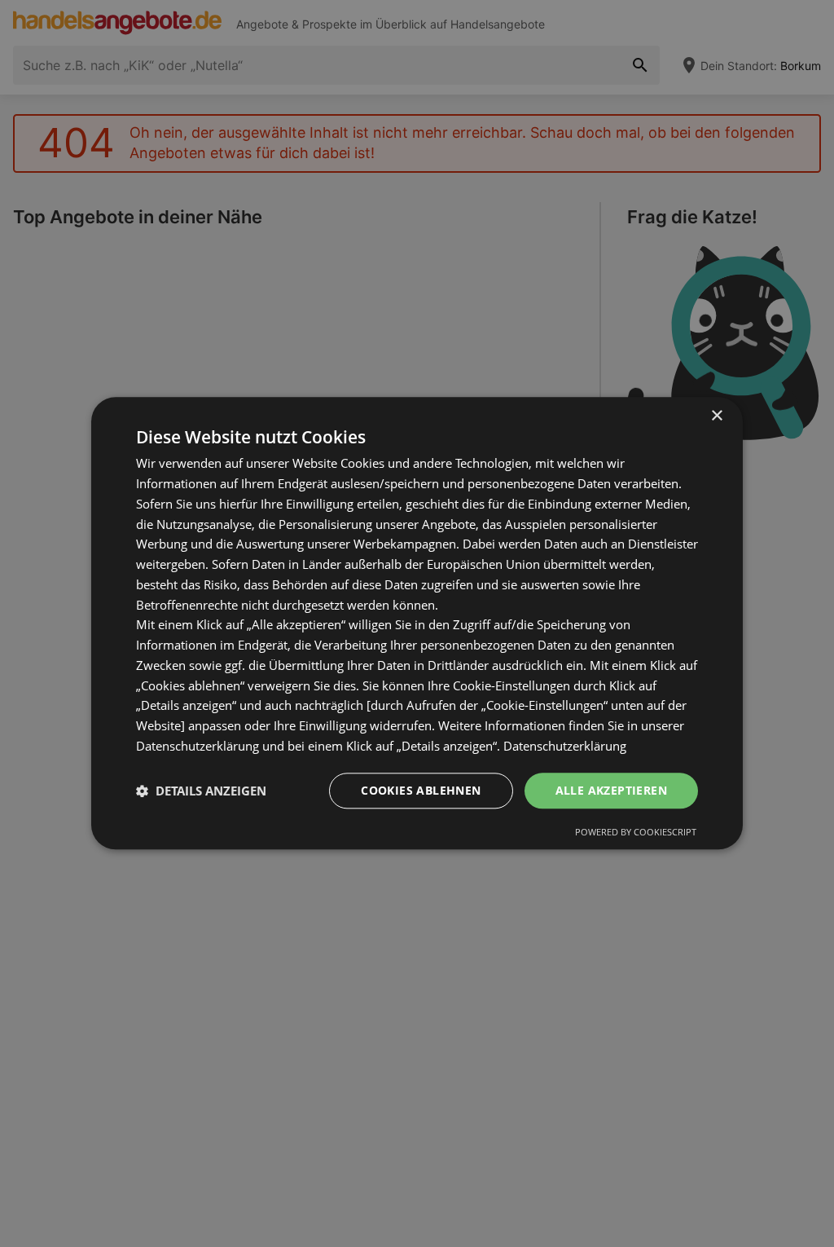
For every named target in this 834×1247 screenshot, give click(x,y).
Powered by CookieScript (635, 832)
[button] (201, 791)
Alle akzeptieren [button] (611, 790)
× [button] (716, 416)
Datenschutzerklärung (564, 746)
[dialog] (417, 623)
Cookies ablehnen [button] (421, 790)
